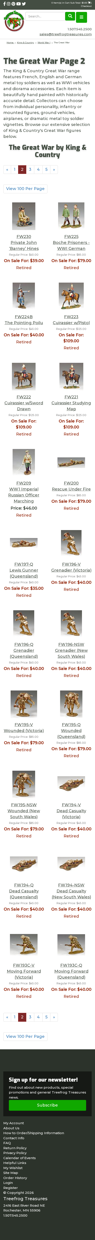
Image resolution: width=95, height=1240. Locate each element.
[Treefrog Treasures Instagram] (9, 4)
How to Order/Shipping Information (33, 1133)
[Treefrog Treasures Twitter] (24, 4)
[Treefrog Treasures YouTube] (19, 4)
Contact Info (13, 1138)
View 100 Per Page (25, 188)
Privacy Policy (15, 1153)
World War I (44, 42)
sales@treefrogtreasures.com (66, 34)
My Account (13, 1123)
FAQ (7, 1143)
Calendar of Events (19, 1158)
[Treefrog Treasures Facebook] (5, 4)
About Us (11, 1128)
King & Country (25, 42)
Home (10, 42)
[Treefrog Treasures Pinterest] (13, 4)
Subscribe (47, 1105)
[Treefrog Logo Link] (14, 21)
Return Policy (15, 1148)
